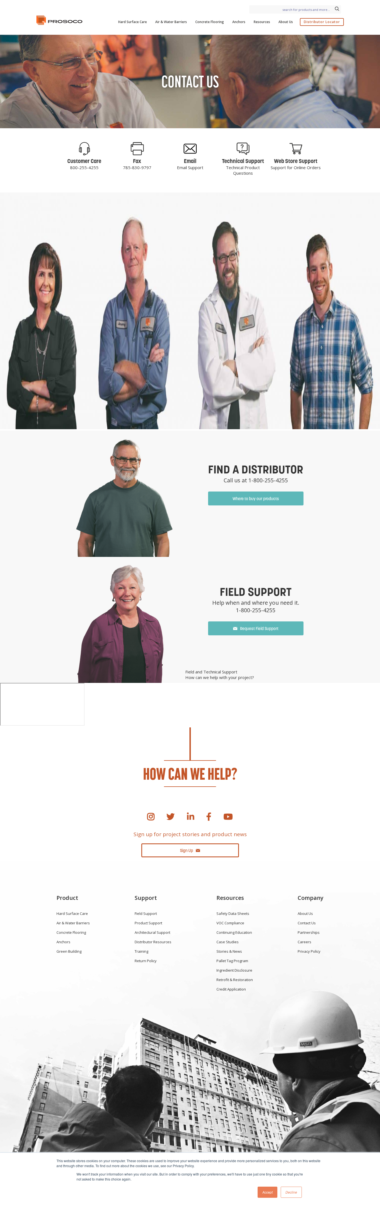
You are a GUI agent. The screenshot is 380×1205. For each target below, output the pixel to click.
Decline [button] (291, 1192)
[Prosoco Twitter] (170, 816)
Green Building (69, 951)
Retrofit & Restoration (234, 979)
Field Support (146, 913)
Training (141, 951)
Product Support (148, 922)
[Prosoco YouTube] (228, 816)
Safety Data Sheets (232, 913)
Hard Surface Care (132, 21)
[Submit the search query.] (337, 9)
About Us (285, 21)
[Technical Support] (243, 148)
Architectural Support (152, 932)
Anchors (238, 21)
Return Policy (146, 960)
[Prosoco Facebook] (208, 816)
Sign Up (186, 850)
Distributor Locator (322, 21)
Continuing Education (234, 932)
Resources (262, 21)
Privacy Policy (309, 951)
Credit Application (231, 989)
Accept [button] (267, 1192)
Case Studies (227, 941)
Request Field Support (259, 628)
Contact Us (307, 922)
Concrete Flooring (209, 21)
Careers (304, 941)
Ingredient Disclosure (234, 970)
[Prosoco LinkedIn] (190, 816)
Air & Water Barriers (171, 21)
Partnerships (309, 932)
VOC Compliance (230, 922)
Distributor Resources (153, 941)
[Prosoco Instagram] (150, 816)
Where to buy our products (256, 498)
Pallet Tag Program (232, 960)
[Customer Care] (84, 148)
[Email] (190, 148)
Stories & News (229, 951)
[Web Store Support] (296, 148)
